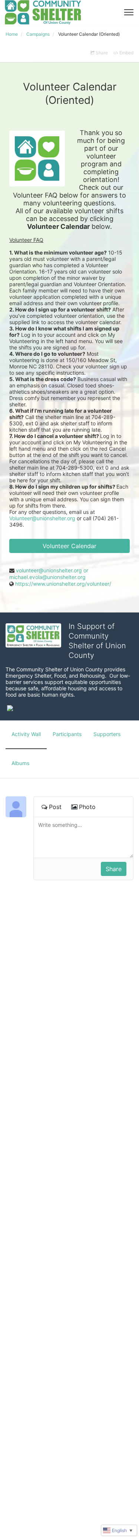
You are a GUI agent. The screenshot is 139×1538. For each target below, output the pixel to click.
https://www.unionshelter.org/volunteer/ (63, 584)
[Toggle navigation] (128, 12)
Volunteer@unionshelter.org (42, 518)
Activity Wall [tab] (26, 734)
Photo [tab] (87, 806)
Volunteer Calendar (69, 546)
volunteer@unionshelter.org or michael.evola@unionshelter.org (48, 573)
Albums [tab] (20, 763)
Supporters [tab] (106, 734)
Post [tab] (55, 806)
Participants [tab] (67, 734)
